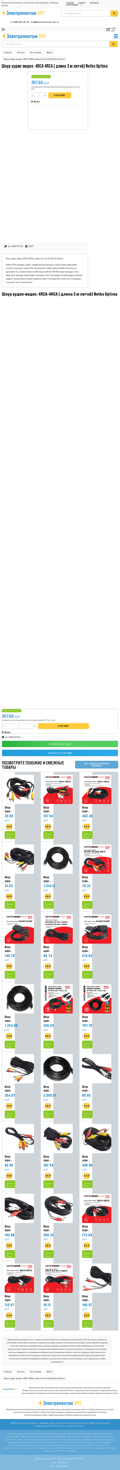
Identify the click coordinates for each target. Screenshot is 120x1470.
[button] (12, 827)
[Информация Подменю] (82, 5)
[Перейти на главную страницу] (24, 36)
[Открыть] (116, 36)
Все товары (36, 52)
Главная (70, 3)
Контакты (94, 3)
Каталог (82, 3)
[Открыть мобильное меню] (3, 29)
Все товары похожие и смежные (96, 764)
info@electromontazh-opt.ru (44, 22)
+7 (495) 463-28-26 (19, 22)
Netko (50, 52)
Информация (72, 5)
